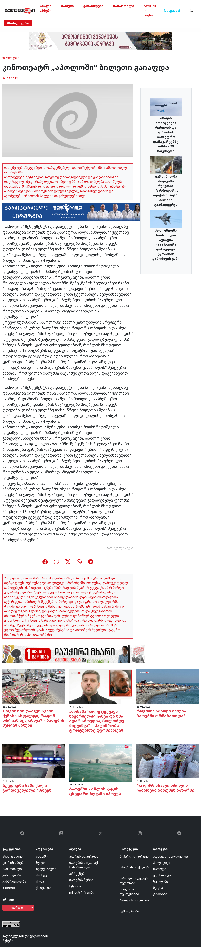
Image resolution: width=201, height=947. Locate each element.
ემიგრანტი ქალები (135, 867)
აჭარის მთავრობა (83, 856)
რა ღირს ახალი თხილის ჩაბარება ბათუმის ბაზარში (165, 788)
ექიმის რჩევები (81, 892)
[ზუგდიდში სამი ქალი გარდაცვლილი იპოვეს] (33, 760)
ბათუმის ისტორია (134, 900)
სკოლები (160, 881)
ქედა (40, 881)
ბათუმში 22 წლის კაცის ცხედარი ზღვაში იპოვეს (95, 791)
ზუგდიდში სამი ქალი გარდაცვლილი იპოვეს (26, 788)
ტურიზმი (160, 894)
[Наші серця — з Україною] (20, 10)
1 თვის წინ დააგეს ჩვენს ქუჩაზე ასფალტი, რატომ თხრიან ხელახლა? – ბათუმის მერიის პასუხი (33, 718)
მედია (158, 888)
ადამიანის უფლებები (170, 856)
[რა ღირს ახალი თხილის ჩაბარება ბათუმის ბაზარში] (167, 760)
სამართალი (123, 6)
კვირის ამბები (13, 862)
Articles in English (150, 10)
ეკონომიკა (162, 875)
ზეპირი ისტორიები (135, 856)
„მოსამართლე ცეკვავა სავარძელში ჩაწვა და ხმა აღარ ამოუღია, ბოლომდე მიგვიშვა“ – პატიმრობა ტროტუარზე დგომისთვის (96, 721)
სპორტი (159, 869)
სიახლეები (11, 58)
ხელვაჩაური (46, 869)
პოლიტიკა (161, 862)
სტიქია (75, 886)
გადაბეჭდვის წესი (120, 548)
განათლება (93, 6)
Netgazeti (172, 10)
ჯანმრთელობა (14, 881)
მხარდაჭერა (18, 23)
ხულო (41, 862)
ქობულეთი (44, 888)
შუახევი (42, 875)
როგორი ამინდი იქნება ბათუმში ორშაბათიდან (161, 713)
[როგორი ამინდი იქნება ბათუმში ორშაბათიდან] (167, 686)
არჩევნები (77, 873)
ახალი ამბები (46, 8)
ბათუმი (67, 6)
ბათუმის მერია (81, 880)
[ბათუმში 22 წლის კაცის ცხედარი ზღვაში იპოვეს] (100, 762)
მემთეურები (129, 911)
